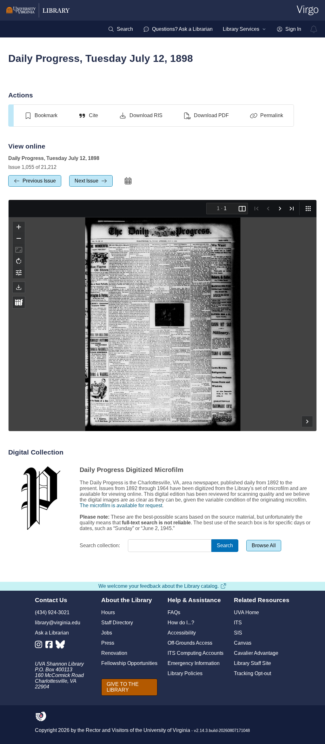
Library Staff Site (252, 663)
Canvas (242, 643)
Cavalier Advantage (256, 653)
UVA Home (246, 612)
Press (107, 643)
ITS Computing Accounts (195, 653)
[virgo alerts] (314, 29)
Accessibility (182, 632)
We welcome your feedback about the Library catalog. (158, 586)
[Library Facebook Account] (50, 645)
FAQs (174, 612)
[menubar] (204, 29)
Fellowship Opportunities (129, 663)
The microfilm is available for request (121, 505)
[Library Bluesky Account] (61, 645)
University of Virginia (166, 730)
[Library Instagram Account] (40, 645)
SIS (238, 632)
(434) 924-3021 (52, 612)
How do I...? (181, 622)
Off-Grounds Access (190, 643)
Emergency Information (194, 663)
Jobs (106, 632)
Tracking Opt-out (252, 673)
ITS (238, 622)
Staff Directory (117, 622)
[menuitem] (120, 29)
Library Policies (185, 673)
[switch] (41, 115)
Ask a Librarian (52, 632)
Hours (108, 612)
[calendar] (128, 181)
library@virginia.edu (57, 622)
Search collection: (100, 545)
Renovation (114, 653)
